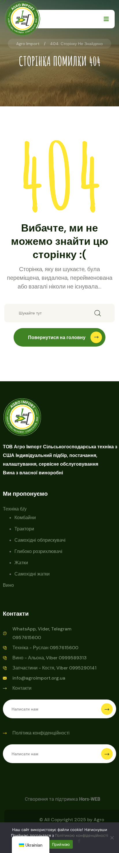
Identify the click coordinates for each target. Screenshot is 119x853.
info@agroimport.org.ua (38, 678)
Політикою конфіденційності (81, 835)
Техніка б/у (15, 509)
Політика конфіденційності (41, 733)
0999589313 (73, 658)
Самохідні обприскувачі (40, 540)
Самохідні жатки (32, 574)
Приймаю (61, 844)
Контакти (21, 688)
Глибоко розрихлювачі (38, 551)
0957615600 (64, 648)
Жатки (21, 563)
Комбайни (25, 518)
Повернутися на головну (56, 337)
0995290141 (82, 668)
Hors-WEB (89, 799)
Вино (8, 585)
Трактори (24, 529)
